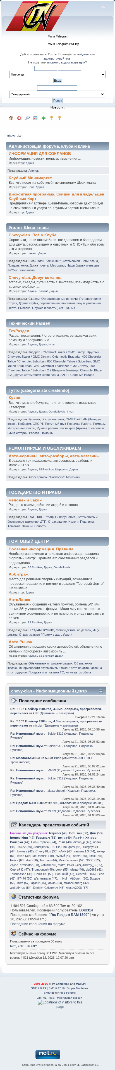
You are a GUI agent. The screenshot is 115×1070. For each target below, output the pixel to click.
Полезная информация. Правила (41, 549)
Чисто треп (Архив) (73, 428)
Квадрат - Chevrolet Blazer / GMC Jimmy (57, 352)
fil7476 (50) (24, 878)
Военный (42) (64, 874)
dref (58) (32, 860)
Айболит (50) (79, 878)
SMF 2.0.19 (38, 988)
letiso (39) (24, 855)
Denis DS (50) (44, 874)
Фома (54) (55, 883)
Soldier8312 (55, 733)
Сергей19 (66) (86, 874)
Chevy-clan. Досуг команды (36, 277)
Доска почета (39, 265)
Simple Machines (77, 988)
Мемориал (57, 265)
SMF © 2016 (57, 988)
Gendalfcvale (57, 411)
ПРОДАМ (35, 630)
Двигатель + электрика (57, 713)
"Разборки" (56, 477)
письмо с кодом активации (66, 62)
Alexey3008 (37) (77, 887)
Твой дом (24, 423)
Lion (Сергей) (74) (43, 842)
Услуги (67, 634)
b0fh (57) (23, 883)
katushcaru (48, 865)
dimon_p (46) (82, 842)
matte (61, 865)
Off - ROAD (67, 308)
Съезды (34, 298)
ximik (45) (95, 855)
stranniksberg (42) (76, 883)
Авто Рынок (20, 642)
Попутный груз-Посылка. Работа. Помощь (75, 423)
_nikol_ (63, 878)
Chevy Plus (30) (46, 851)
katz (36, 713)
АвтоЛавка (19, 600)
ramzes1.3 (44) (84, 851)
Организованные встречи (59, 298)
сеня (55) (62, 869)
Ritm (13, 946)
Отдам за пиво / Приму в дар (40, 634)
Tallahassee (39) (21, 874)
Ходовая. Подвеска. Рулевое (78, 770)
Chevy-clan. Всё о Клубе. (33, 235)
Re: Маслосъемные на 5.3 (29, 758)
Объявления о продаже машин (50, 663)
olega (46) (77, 869)
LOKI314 (86, 910)
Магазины (73, 477)
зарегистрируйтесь (57, 58)
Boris (31, 186)
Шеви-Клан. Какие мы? (44, 261)
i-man (52, 344)
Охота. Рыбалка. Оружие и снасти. (32, 308)
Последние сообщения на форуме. (38, 924)
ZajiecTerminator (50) (24, 865)
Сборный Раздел (82, 374)
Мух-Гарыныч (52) (72, 860)
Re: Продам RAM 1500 (27, 803)
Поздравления (18, 265)
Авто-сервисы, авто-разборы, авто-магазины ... (56, 456)
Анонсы (33, 170)
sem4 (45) (80, 855)
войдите (83, 54)
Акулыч (32, 291)
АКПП (65, 374)
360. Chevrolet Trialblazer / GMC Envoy (61, 365)
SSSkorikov (46, 469)
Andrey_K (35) (92, 865)
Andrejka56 (41, 847)
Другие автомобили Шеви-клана (36, 374)
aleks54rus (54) (21, 887)
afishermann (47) (45, 878)
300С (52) (93, 860)
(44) (78, 837)
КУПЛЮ (48, 630)
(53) (96, 833)
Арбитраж (18, 574)
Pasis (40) (65, 842)
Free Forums (67, 992)
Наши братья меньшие (83, 265)
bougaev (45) (72, 847)
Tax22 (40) (24, 847)
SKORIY (31, 946)
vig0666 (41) (94, 869)
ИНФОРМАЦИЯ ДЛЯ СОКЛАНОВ (40, 154)
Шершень (61, 469)
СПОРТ (38, 423)
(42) (22, 837)
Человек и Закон (25, 500)
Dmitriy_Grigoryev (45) (48, 887)
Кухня (14, 398)
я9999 (51, 770)
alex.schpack (56, 790)
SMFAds (49, 992)
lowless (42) (25, 851)
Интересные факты (21, 428)
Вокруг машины (53, 419)
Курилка (34, 419)
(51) (46, 837)
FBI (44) (56, 847)
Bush (57, 758)
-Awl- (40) (66, 851)
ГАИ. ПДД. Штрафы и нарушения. (52, 516)
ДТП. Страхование (53, 521)
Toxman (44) (48, 860)
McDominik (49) (43, 855)
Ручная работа (47, 428)
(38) (78, 833)
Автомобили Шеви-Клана (80, 261)
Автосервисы (37, 477)
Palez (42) (74, 865)
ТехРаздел (19, 331)
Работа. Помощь (41, 433)
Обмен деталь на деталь (73, 630)
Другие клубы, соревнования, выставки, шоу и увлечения (60, 303)
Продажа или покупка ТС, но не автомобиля (59, 672)
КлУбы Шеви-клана (21, 270)
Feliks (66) (17, 860)
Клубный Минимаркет (30, 178)
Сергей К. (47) (20, 869)
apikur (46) (38, 883)
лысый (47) (63, 855)
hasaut (32, 253)
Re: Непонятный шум (26, 733)
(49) (58, 833)
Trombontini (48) (43, 869)
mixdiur (38, 725)
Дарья (30, 162)
